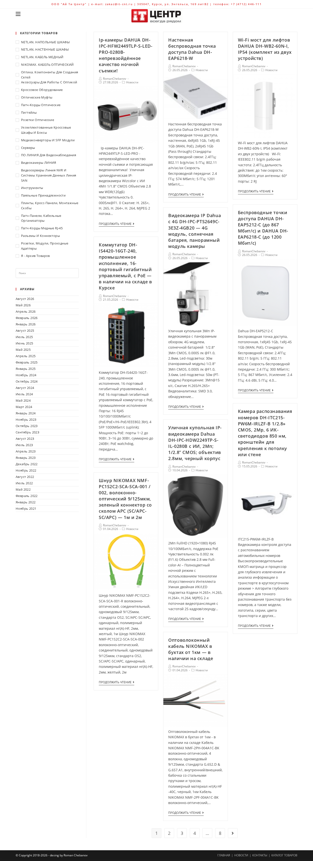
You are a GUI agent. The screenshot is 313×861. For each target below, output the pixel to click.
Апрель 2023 (25, 451)
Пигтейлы (29, 112)
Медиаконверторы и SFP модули (48, 140)
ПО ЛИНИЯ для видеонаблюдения (48, 155)
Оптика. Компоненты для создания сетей (49, 74)
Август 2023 (25, 438)
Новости (132, 82)
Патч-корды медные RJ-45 (42, 228)
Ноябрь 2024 (26, 375)
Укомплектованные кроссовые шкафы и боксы (46, 130)
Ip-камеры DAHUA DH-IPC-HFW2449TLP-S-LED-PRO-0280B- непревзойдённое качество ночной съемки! (126, 55)
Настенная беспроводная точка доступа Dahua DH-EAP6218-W (192, 49)
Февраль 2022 (27, 496)
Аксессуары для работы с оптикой (49, 82)
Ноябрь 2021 (26, 508)
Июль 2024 (24, 394)
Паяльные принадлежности (43, 195)
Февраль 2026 (27, 318)
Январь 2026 (25, 324)
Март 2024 (24, 407)
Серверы (28, 147)
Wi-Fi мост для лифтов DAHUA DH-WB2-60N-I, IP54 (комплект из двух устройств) (265, 49)
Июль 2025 (24, 337)
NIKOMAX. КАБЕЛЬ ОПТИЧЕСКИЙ (47, 64)
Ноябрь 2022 (26, 470)
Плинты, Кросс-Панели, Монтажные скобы (49, 205)
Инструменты (32, 188)
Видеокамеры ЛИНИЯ (38, 162)
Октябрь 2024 (27, 381)
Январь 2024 (25, 413)
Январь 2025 (25, 368)
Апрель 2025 (25, 356)
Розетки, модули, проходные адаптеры (44, 246)
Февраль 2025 (27, 362)
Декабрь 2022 (27, 464)
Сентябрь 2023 (27, 432)
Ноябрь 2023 (26, 419)
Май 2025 (23, 349)
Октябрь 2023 (27, 426)
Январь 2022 (25, 502)
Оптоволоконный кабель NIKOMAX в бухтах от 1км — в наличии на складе (190, 649)
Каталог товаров (284, 855)
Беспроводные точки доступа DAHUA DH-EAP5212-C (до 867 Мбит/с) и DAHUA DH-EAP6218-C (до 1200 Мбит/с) (263, 228)
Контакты (259, 855)
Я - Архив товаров (35, 256)
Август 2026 (25, 299)
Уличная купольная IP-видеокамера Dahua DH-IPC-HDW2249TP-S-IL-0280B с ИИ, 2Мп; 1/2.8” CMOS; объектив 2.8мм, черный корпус (195, 443)
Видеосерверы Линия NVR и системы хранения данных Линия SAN (48, 175)
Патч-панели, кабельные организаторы (41, 218)
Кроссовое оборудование (42, 90)
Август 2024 (25, 388)
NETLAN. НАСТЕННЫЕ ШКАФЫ (45, 49)
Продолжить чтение (115, 224)
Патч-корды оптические (40, 105)
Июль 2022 (24, 483)
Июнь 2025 (24, 343)
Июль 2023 (24, 445)
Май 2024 (23, 400)
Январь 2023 (25, 457)
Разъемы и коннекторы (40, 235)
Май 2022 (23, 489)
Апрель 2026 (25, 311)
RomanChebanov (114, 79)
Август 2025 (25, 330)
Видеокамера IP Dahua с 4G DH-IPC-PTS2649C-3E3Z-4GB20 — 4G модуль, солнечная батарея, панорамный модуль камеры (194, 230)
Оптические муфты (36, 97)
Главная (223, 855)
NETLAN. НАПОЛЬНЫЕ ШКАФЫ (45, 42)
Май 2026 (23, 305)
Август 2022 (25, 477)
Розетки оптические (37, 120)
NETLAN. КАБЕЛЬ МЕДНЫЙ (42, 57)
